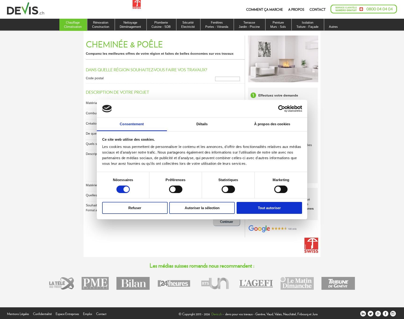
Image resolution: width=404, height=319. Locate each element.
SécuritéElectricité (188, 25)
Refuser (134, 208)
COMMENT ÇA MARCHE (264, 9)
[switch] (175, 189)
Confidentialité (42, 313)
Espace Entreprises (67, 313)
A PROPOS (296, 9)
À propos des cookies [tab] (272, 124)
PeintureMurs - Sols (278, 25)
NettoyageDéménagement (130, 25)
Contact (101, 313)
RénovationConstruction (100, 25)
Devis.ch (216, 314)
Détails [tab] (202, 124)
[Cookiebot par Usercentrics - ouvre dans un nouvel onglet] (281, 108)
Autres (333, 27)
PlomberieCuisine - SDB (161, 25)
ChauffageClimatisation (73, 25)
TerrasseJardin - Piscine (249, 25)
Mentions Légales (18, 313)
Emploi (87, 313)
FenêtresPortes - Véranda (216, 25)
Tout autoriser (269, 208)
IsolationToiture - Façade (307, 25)
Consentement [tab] (132, 124)
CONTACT (318, 9)
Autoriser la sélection (202, 208)
